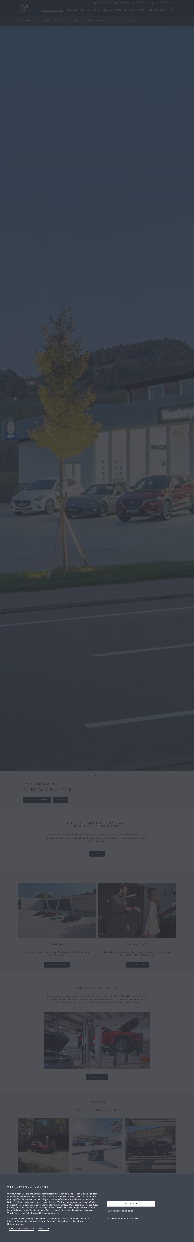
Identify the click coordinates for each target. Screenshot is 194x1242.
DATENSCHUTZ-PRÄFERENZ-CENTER (123, 1218)
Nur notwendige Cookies (120, 1211)
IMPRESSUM (43, 1228)
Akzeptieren (131, 1204)
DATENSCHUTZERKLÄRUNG (21, 1228)
